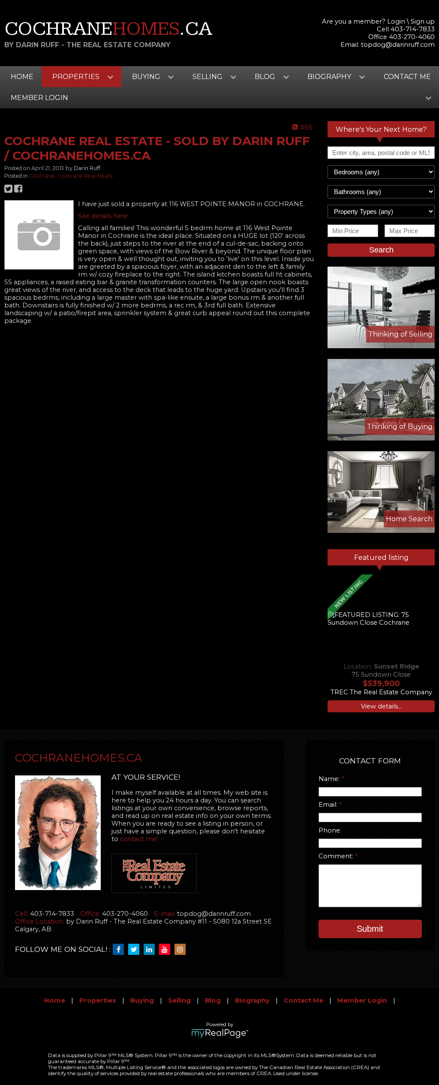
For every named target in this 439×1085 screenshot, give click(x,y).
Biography (252, 1000)
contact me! (139, 839)
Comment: (337, 856)
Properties (97, 1000)
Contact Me (407, 77)
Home (22, 77)
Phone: (330, 830)
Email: (329, 804)
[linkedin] (151, 950)
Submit (370, 928)
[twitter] (136, 950)
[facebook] (120, 950)
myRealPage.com (220, 1033)
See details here (103, 216)
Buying (142, 1000)
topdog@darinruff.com (398, 45)
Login (396, 21)
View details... (381, 706)
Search (381, 250)
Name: (330, 779)
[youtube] (166, 950)
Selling (179, 1000)
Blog (213, 1000)
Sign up (423, 21)
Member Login (362, 1000)
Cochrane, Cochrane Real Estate (71, 176)
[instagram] (182, 950)
